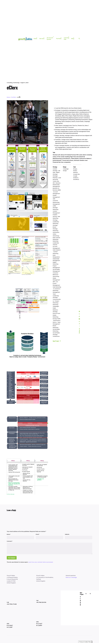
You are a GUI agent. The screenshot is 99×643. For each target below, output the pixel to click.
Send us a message (71, 577)
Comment (10, 541)
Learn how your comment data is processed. (40, 562)
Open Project (56, 341)
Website (67, 534)
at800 (80, 600)
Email (37, 534)
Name (9, 534)
